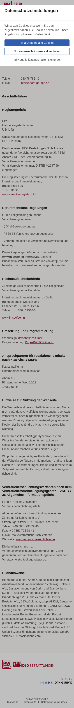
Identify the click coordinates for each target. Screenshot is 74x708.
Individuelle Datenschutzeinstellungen (37, 59)
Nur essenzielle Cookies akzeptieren (37, 51)
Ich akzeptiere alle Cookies (37, 42)
